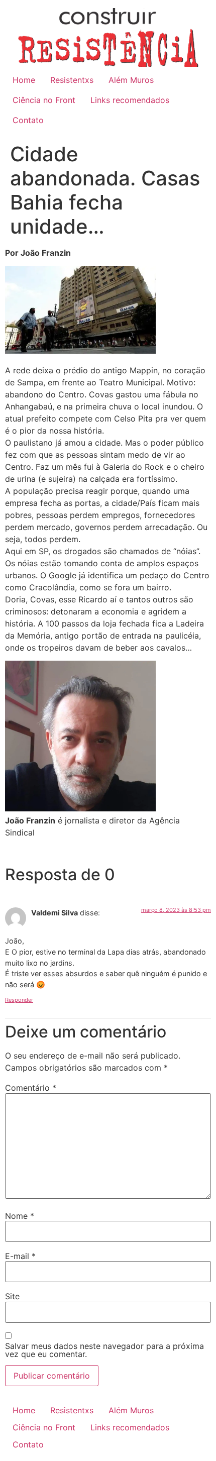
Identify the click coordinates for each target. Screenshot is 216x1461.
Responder (19, 999)
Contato (28, 120)
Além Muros (131, 80)
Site (12, 1296)
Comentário (30, 1088)
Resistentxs (71, 80)
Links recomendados (129, 100)
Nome (19, 1216)
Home (24, 80)
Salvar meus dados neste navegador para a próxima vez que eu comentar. (104, 1350)
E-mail (20, 1256)
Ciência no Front (44, 100)
